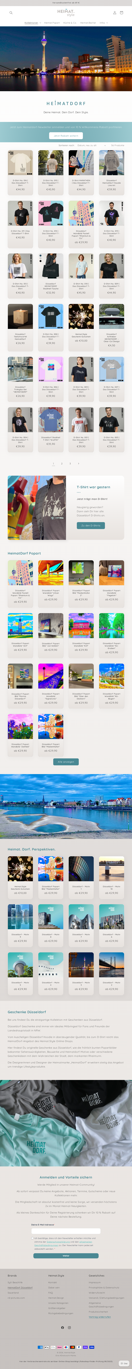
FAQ (50, 1292)
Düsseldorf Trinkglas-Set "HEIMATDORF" (20, 389)
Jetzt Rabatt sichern (66, 135)
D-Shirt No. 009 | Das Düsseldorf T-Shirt (111, 286)
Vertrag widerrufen (100, 1316)
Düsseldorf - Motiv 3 (81, 983)
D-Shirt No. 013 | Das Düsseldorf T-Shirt (111, 233)
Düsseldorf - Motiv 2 (111, 983)
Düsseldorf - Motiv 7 (81, 935)
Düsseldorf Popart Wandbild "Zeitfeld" (20, 745)
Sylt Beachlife (15, 1282)
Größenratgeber (56, 1308)
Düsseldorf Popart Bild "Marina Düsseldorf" (20, 696)
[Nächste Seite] (78, 463)
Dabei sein (54, 1287)
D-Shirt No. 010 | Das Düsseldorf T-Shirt (81, 286)
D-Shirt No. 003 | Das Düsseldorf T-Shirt (111, 440)
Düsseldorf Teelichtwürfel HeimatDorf (20, 336)
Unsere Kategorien (58, 1303)
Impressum (95, 1282)
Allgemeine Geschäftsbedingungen (101, 1305)
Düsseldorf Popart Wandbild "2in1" (20, 644)
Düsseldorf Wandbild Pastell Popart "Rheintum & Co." (81, 234)
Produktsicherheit (98, 1311)
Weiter (66, 1255)
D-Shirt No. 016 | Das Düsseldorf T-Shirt (20, 183)
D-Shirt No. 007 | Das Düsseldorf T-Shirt (111, 389)
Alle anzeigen (66, 761)
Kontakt (52, 1282)
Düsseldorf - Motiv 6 (111, 935)
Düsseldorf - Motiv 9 (20, 935)
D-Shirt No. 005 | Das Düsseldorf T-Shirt (81, 389)
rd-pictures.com (16, 1297)
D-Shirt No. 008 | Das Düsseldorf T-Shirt (50, 336)
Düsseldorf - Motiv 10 (111, 887)
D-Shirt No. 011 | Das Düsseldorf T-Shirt (20, 232)
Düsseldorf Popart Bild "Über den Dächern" (81, 696)
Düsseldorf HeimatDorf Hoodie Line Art (111, 183)
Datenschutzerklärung (58, 1241)
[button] (11, 12)
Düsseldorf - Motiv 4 (51, 983)
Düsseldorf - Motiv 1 (81, 887)
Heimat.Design (56, 1297)
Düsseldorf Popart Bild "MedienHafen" (51, 745)
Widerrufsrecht (97, 1292)
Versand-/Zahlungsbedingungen (106, 1297)
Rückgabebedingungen (60, 1313)
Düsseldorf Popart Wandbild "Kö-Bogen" (111, 696)
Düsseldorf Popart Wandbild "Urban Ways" (50, 592)
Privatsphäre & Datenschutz (104, 1287)
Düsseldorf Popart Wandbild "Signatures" (50, 696)
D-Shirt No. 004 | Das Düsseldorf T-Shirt (20, 440)
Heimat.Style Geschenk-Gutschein (81, 335)
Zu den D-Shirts (90, 525)
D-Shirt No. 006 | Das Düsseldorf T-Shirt (50, 389)
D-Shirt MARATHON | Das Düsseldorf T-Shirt (81, 183)
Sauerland (13, 1292)
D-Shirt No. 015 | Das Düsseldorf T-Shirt (50, 183)
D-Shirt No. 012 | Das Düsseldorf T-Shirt (20, 286)
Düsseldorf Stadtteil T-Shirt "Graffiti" (50, 438)
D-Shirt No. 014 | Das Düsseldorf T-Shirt (50, 233)
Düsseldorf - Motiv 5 (20, 983)
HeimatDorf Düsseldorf (20, 1287)
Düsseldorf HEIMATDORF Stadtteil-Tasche (51, 286)
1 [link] (53, 463)
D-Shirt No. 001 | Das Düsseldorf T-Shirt (81, 440)
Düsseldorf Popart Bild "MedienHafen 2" (81, 592)
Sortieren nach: (67, 145)
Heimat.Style (69, 1353)
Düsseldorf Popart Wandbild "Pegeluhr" (111, 592)
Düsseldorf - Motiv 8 (51, 935)
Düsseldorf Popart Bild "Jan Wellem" (50, 644)
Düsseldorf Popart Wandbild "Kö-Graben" (111, 645)
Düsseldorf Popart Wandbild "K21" (81, 644)
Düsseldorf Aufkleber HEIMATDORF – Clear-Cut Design (112, 338)
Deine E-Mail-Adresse (42, 1224)
